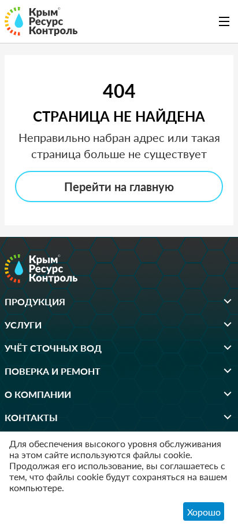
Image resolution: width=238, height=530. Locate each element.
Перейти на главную (119, 186)
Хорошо (204, 511)
